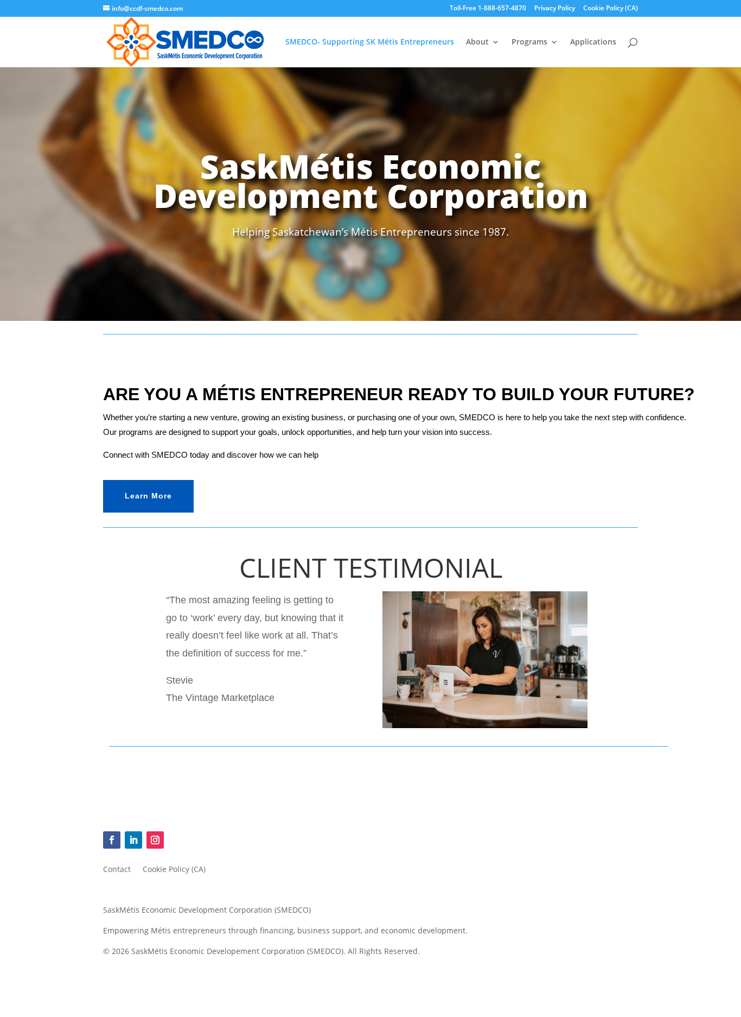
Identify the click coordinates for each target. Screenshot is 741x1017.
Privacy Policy (554, 8)
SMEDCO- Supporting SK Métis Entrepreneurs (369, 42)
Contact (117, 870)
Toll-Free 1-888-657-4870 (488, 8)
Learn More (148, 495)
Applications (593, 42)
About (477, 42)
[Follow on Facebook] (111, 840)
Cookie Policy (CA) (610, 8)
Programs (529, 42)
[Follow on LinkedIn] (133, 840)
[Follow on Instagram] (155, 840)
